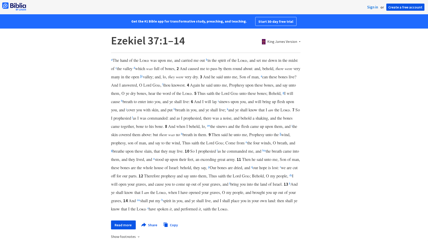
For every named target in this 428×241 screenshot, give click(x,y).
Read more (123, 225)
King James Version (282, 42)
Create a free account (405, 7)
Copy (173, 225)
